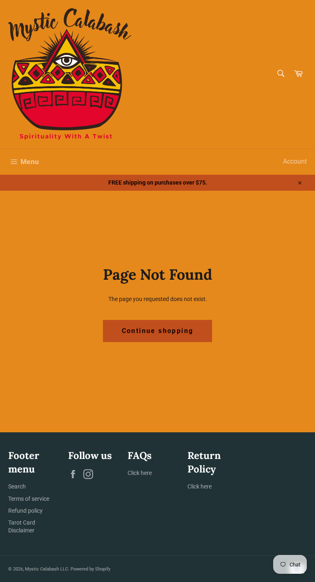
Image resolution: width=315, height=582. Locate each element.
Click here (140, 473)
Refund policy (25, 510)
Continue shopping (158, 331)
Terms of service (28, 498)
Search (17, 486)
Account (295, 161)
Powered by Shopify (90, 569)
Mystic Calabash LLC (46, 569)
